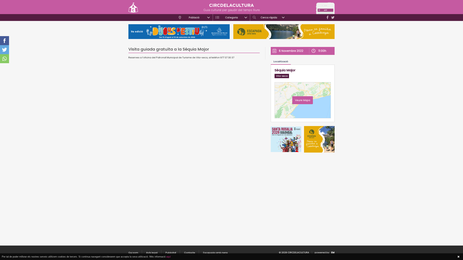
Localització (280, 61)
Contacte (189, 252)
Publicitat (170, 252)
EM (333, 252)
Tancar (458, 256)
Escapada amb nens (215, 252)
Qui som (133, 252)
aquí (168, 256)
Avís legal (152, 252)
